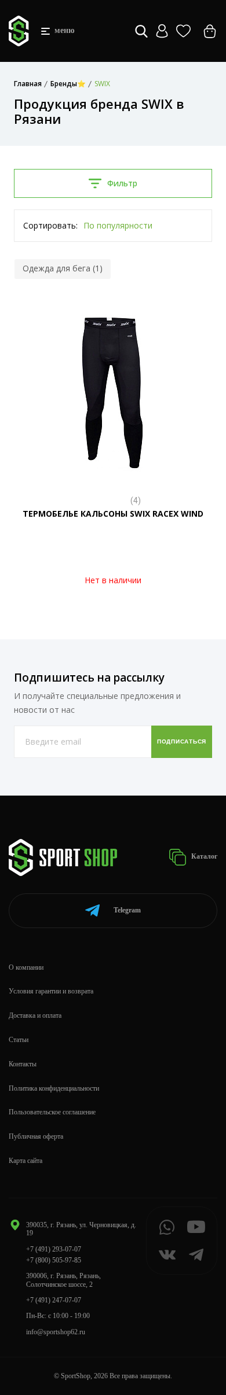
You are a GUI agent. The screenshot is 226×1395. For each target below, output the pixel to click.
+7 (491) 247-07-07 (53, 1300)
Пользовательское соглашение (52, 1112)
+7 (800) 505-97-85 (53, 1260)
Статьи (18, 1040)
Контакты (23, 1064)
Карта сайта (25, 1161)
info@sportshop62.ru (55, 1332)
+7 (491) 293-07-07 (53, 1249)
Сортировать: (50, 225)
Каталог (203, 856)
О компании (26, 967)
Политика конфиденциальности (54, 1088)
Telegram (127, 910)
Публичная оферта (36, 1136)
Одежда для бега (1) (63, 268)
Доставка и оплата (35, 1015)
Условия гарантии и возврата (51, 991)
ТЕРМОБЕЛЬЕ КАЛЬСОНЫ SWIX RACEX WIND (113, 513)
